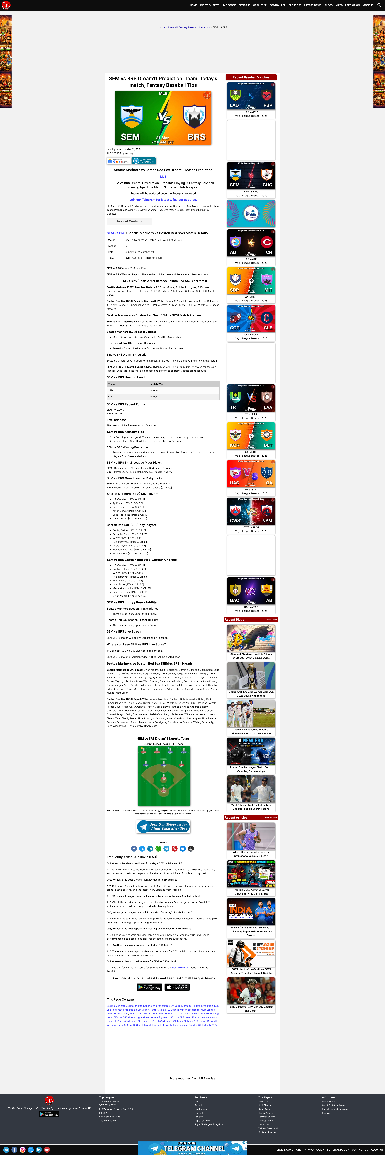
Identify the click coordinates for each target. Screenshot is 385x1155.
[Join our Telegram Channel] (163, 826)
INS (23, 1149)
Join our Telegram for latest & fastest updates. (163, 199)
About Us (377, 1149)
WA (159, 848)
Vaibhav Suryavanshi (268, 1128)
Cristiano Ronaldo (267, 1132)
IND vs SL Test (209, 5)
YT (47, 1149)
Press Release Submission (335, 1109)
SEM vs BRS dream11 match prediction (191, 1005)
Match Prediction (348, 5)
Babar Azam (264, 1109)
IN (39, 1149)
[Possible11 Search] (379, 5)
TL (167, 848)
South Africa (201, 1109)
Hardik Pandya (265, 1113)
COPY (191, 848)
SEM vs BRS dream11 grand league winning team (141, 1017)
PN (175, 848)
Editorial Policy (338, 1149)
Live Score (229, 5)
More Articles (271, 817)
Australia (199, 1105)
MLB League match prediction (182, 1009)
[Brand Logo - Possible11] (49, 1104)
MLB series (136, 1013)
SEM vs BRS (116, 233)
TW (143, 848)
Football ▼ (278, 5)
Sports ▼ (295, 5)
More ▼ (368, 5)
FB (135, 848)
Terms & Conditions (288, 1149)
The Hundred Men (108, 1120)
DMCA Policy (328, 1101)
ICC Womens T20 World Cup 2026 (116, 1109)
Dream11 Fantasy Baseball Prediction (189, 27)
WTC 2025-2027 (107, 1105)
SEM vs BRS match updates (140, 1024)
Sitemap (326, 1113)
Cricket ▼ (260, 5)
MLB (163, 176)
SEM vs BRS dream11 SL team (131, 1021)
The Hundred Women (109, 1101)
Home (193, 5)
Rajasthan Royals (203, 1120)
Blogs (328, 5)
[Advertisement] (192, 17)
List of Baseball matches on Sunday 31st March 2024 (187, 1024)
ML (183, 848)
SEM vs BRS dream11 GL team (166, 1021)
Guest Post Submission (333, 1105)
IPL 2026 (103, 1113)
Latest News (312, 5)
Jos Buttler (263, 1124)
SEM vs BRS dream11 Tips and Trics (163, 1013)
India (197, 1101)
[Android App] (49, 1117)
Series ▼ (244, 5)
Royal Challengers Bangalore (209, 1124)
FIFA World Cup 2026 (109, 1116)
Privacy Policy (314, 1149)
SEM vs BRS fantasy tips (150, 1009)
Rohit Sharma (264, 1105)
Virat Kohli (263, 1101)
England (199, 1113)
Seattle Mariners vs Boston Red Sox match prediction (137, 1005)
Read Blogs (272, 619)
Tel (7, 1149)
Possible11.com (180, 967)
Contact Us (360, 1149)
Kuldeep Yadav (265, 1120)
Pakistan (199, 1116)
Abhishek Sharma (267, 1116)
